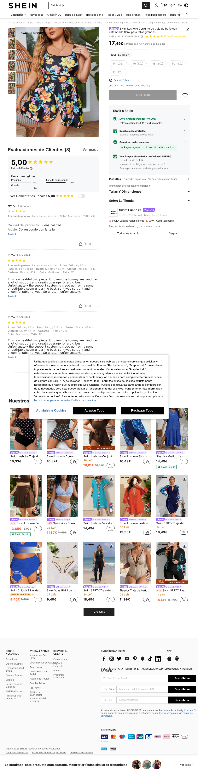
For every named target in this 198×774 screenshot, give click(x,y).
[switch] (81, 196)
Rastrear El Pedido (40, 678)
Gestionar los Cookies (81, 752)
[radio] (118, 63)
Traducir (12, 234)
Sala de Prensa (14, 675)
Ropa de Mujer (35, 22)
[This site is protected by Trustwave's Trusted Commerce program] (104, 749)
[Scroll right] (186, 14)
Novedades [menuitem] (36, 14)
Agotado (143, 95)
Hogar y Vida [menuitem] (114, 14)
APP (169, 651)
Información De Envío (38, 656)
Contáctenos (60, 659)
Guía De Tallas (37, 683)
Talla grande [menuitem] (133, 14)
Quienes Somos (14, 664)
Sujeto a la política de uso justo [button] (136, 134)
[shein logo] (23, 5)
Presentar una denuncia (13, 697)
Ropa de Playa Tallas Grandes (85, 22)
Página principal (16, 22)
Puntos (57, 670)
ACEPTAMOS (108, 730)
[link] (164, 5)
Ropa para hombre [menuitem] (155, 14)
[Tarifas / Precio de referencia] (124, 44)
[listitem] (26, 439)
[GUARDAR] (185, 95)
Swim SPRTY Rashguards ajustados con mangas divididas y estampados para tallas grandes (172, 590)
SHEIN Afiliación (14, 691)
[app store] (169, 660)
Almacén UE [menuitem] (54, 14)
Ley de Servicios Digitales (14, 685)
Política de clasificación (36, 693)
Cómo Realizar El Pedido (39, 673)
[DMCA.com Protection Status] (113, 749)
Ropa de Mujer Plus (55, 22)
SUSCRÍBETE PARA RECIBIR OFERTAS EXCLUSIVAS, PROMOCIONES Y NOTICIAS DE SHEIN (147, 670)
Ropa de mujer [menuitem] (73, 14)
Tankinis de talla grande (116, 22)
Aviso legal (11, 659)
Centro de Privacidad (17, 752)
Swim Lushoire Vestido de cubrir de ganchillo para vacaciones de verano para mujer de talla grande (99, 523)
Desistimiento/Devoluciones (44, 662)
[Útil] (80, 244)
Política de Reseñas (20, 168)
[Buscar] (146, 5)
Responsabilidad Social (15, 669)
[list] (132, 659)
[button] (179, 5)
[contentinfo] (148, 739)
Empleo (10, 680)
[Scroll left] (182, 14)
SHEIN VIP (35, 688)
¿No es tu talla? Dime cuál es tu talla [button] (128, 85)
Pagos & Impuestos (58, 665)
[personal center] (156, 5)
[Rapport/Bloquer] (97, 244)
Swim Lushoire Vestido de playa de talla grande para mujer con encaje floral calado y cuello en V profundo (135, 523)
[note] (99, 448)
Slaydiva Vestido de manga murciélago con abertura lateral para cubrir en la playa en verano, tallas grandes (172, 456)
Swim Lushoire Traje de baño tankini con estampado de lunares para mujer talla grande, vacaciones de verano (26, 456)
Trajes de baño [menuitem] (94, 14)
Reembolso (36, 667)
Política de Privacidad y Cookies (176, 710)
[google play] (176, 660)
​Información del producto (38, 700)
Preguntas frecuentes (58, 676)
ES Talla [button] (122, 54)
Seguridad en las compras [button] (134, 142)
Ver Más (99, 612)
